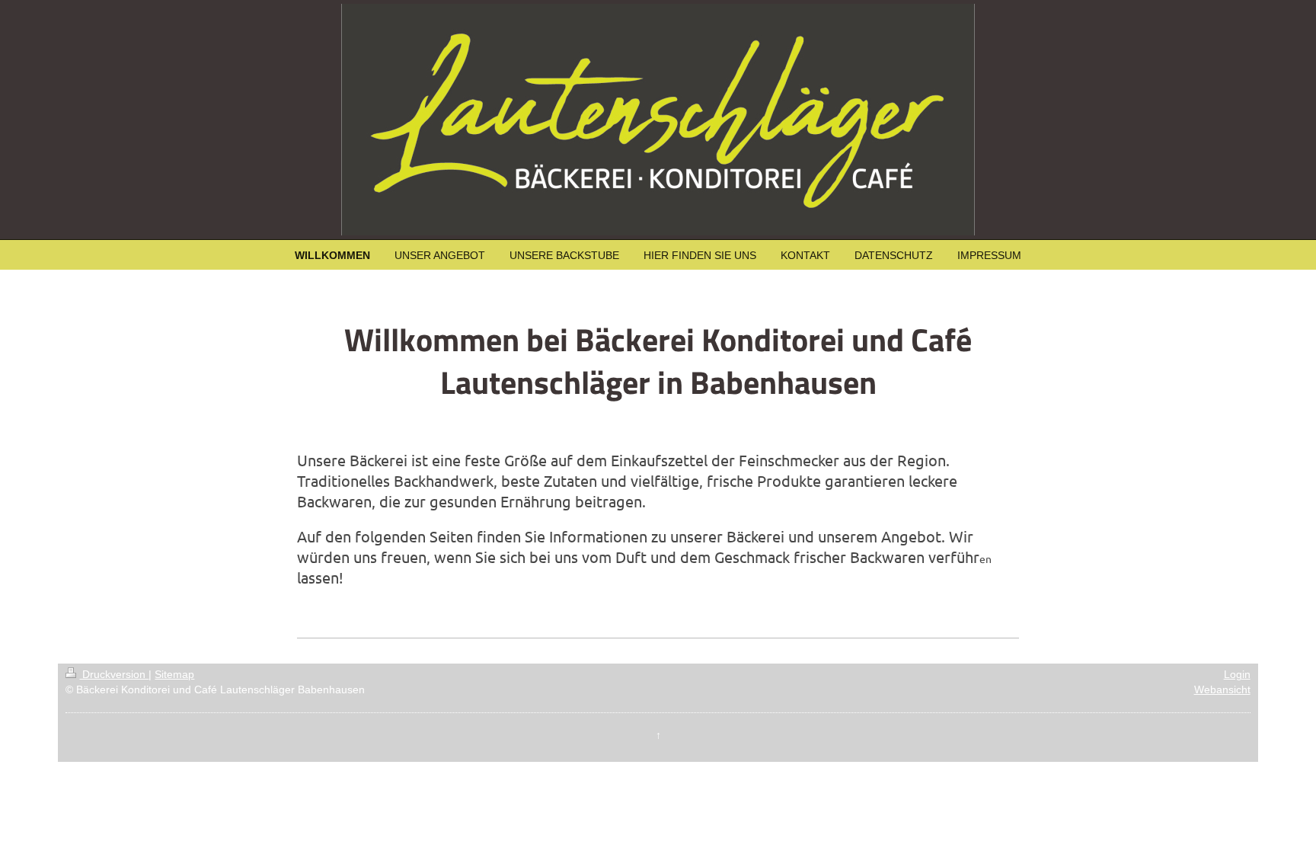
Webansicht (1222, 689)
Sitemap (174, 674)
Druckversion (114, 674)
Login (1237, 674)
